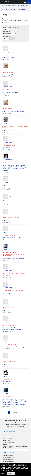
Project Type (7, 31)
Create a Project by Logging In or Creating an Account (14, 9)
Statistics (15, 168)
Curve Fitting (5, 399)
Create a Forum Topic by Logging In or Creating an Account (15, 5)
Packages (5, 92)
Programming (6, 57)
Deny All (3, 473)
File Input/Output (13, 92)
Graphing (23, 167)
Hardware (5, 170)
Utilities (13, 57)
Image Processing (7, 168)
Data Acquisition (20, 165)
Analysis (21, 168)
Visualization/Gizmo (7, 404)
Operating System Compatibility (12, 27)
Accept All (11, 473)
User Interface (15, 111)
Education (18, 237)
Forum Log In (18, 2)
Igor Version (6, 36)
